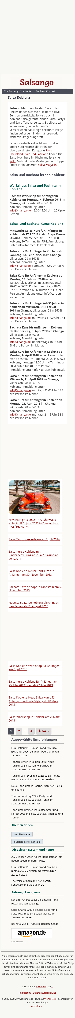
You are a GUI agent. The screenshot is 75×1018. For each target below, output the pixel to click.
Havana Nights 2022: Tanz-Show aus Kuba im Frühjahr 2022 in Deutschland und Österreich (34, 523)
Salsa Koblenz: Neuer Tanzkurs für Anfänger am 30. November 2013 (31, 572)
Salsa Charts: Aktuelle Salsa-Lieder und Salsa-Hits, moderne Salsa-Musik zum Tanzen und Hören (34, 913)
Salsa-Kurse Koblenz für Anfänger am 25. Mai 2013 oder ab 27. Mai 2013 (33, 683)
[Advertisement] (37, 38)
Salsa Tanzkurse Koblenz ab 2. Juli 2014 (34, 539)
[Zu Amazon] (31, 937)
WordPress (50, 998)
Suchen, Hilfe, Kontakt (27, 841)
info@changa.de (20, 210)
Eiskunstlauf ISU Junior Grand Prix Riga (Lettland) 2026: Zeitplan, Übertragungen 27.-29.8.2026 (35, 751)
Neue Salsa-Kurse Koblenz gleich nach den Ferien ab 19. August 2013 (34, 604)
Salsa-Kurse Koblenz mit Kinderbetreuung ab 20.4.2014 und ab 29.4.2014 (33, 555)
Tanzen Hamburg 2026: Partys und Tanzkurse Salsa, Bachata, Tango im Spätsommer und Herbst (32, 799)
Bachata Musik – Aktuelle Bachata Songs (34, 923)
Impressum (25, 992)
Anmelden (36, 1006)
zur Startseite (22, 834)
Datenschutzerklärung (44, 992)
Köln (13, 161)
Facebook (41, 986)
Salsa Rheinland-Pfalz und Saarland (31, 152)
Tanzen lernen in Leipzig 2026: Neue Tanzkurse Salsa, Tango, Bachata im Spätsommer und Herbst (32, 765)
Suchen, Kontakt (45, 91)
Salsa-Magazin (47, 165)
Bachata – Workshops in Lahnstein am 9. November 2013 (35, 588)
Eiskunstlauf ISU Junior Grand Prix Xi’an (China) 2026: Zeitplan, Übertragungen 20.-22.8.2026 (34, 870)
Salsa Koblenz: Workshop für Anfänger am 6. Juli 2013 (34, 667)
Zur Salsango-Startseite (17, 91)
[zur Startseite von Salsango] (37, 82)
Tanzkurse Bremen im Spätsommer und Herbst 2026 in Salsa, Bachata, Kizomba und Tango (37, 813)
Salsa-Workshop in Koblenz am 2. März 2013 (34, 718)
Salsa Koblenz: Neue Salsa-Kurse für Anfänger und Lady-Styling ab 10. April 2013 (33, 701)
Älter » (44, 731)
